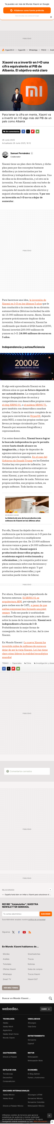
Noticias (31, 964)
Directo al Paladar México (13, 1106)
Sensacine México (35, 1098)
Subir (44, 1009)
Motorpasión (33, 1057)
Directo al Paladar (10, 1057)
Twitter (28, 131)
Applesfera (7, 1030)
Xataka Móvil (8, 1026)
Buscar (50, 998)
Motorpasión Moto (35, 1060)
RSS (30, 932)
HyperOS (21, 50)
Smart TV (7, 979)
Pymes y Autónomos (36, 1077)
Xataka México (9, 1095)
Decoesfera (7, 1077)
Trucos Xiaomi (34, 974)
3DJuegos (32, 1023)
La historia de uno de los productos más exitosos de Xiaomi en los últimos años (23, 519)
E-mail (37, 131)
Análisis (6, 959)
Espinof (31, 1043)
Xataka (5, 1023)
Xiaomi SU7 (33, 979)
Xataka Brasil (8, 1098)
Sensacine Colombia (36, 1102)
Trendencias (8, 1074)
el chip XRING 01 (11, 404)
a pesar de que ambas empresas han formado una (24, 609)
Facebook (23, 131)
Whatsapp (7, 974)
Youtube (24, 932)
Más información (40, 1121)
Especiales (16, 663)
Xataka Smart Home (11, 1034)
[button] (21, 153)
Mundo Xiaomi (9, 1038)
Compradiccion (9, 1081)
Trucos (31, 959)
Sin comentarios (12, 131)
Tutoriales (7, 964)
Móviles (6, 954)
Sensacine (32, 1040)
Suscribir (45, 914)
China (28, 663)
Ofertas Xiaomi (9, 969)
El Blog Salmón (34, 1074)
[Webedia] (10, 1010)
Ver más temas (11, 988)
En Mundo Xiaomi (12, 515)
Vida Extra (32, 1026)
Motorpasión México (36, 1106)
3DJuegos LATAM (35, 1095)
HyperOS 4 (9, 50)
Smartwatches (34, 954)
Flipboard (33, 131)
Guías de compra (35, 969)
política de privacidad (36, 919)
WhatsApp (33, 50)
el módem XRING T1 (35, 404)
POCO (43, 50)
